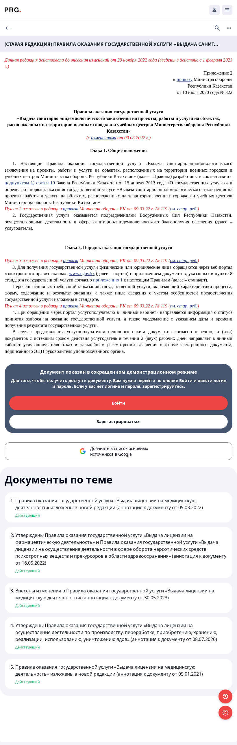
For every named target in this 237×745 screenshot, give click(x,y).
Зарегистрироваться (118, 421)
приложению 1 (108, 279)
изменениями (103, 137)
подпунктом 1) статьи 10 (30, 182)
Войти (118, 403)
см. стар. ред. (183, 208)
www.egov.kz (82, 273)
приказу (184, 79)
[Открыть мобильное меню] (227, 10)
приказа (70, 208)
